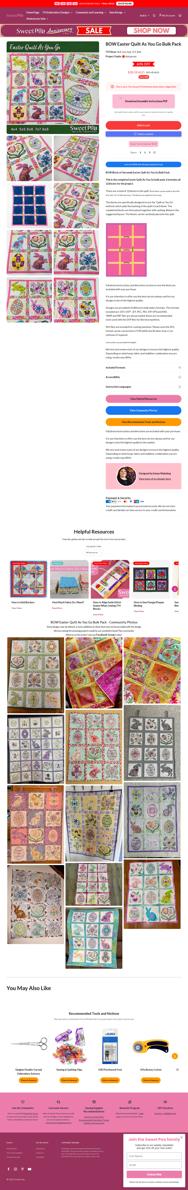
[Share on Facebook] (140, 152)
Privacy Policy (12, 1149)
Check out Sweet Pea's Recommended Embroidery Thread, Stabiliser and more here (94, 1120)
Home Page (32, 12)
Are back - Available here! (165, 1113)
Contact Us (40, 1153)
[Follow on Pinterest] (22, 1169)
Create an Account (13, 1157)
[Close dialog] (181, 1137)
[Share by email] (154, 152)
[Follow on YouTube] (29, 1169)
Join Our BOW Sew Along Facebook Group (143, 164)
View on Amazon (28, 1080)
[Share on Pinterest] (149, 152)
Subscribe (154, 1174)
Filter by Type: (94, 547)
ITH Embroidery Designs (56, 12)
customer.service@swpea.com (58, 1122)
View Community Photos (143, 410)
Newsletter (40, 1157)
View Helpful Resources (143, 398)
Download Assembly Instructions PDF (146, 101)
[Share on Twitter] (145, 152)
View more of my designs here (155, 478)
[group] (94, 30)
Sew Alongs (116, 12)
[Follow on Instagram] (15, 1169)
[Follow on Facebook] (8, 1169)
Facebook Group (31, 1113)
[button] (143, 134)
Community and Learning (89, 12)
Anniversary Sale (35, 18)
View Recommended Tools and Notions (143, 422)
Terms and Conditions (15, 1153)
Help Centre (40, 1149)
